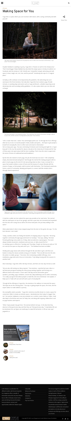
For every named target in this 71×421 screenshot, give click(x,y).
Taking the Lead (13, 357)
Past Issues (28, 393)
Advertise (27, 396)
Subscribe (27, 389)
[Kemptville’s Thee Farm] (5, 345)
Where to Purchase (30, 391)
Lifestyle (5, 8)
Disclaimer (54, 418)
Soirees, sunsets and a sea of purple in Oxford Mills (17, 351)
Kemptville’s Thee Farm (15, 344)
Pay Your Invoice (29, 400)
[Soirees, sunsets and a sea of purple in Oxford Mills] (5, 351)
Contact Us (28, 398)
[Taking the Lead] (5, 358)
